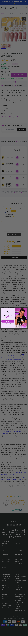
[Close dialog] (26, 308)
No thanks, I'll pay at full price (8, 323)
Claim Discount (7, 321)
